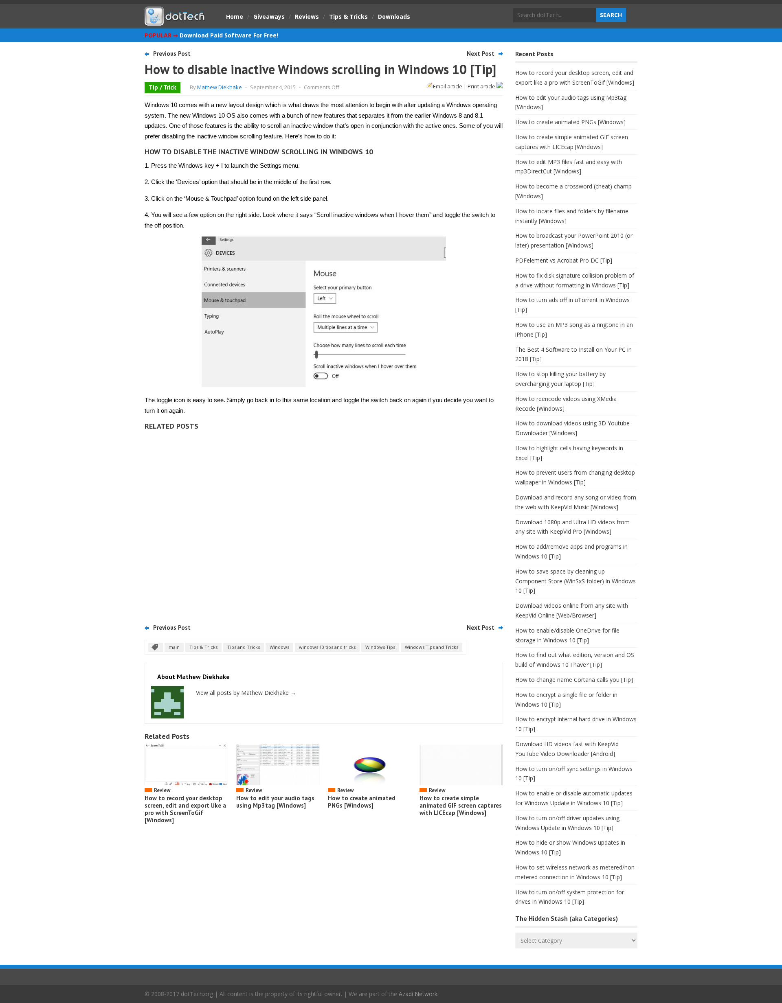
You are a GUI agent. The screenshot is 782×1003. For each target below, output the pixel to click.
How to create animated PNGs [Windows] (361, 801)
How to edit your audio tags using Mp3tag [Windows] (275, 801)
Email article (447, 86)
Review (162, 790)
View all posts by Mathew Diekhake (246, 692)
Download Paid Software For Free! (229, 35)
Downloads (394, 16)
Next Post (480, 53)
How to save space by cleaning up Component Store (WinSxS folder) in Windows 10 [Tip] (575, 581)
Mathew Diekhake (219, 87)
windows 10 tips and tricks (327, 647)
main (174, 647)
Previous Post (172, 53)
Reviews (307, 16)
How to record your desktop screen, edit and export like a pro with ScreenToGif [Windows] (185, 809)
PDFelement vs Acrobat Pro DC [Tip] (563, 260)
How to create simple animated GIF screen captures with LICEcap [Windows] (461, 805)
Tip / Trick (162, 87)
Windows (279, 647)
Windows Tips (380, 647)
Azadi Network (418, 994)
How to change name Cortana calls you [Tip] (574, 679)
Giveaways (269, 16)
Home (234, 16)
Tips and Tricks (243, 647)
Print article (482, 86)
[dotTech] (175, 21)
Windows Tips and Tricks (431, 647)
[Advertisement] (324, 524)
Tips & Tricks (348, 16)
